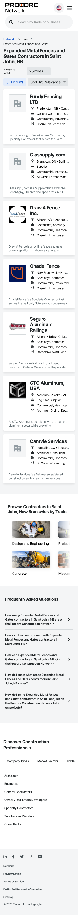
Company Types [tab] (18, 761)
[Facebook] (13, 857)
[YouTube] (40, 856)
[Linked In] (5, 857)
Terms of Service (13, 881)
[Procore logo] (21, 5)
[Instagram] (30, 857)
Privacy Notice (12, 873)
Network (15, 11)
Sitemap (8, 897)
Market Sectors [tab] (47, 761)
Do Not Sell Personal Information (22, 889)
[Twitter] (22, 857)
